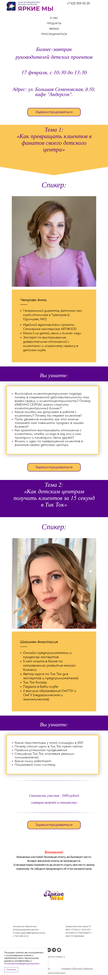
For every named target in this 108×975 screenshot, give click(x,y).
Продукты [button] (54, 23)
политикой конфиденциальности (21, 964)
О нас (54, 18)
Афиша (54, 29)
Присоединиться (54, 34)
